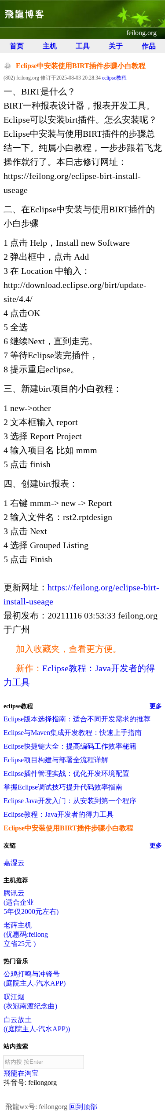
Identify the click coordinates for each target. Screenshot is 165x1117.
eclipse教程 (114, 78)
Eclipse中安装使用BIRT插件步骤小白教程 (68, 828)
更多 (156, 706)
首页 (17, 46)
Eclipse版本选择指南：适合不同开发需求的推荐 (77, 719)
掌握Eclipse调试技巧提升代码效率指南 (63, 787)
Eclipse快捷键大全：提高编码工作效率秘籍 (70, 746)
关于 (116, 46)
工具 (83, 46)
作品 (149, 46)
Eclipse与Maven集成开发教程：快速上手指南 (73, 732)
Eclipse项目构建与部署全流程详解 (56, 760)
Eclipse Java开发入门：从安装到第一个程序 (70, 800)
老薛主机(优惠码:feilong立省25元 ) (26, 934)
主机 (50, 46)
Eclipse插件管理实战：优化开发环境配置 (66, 773)
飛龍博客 (25, 14)
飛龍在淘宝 (21, 1073)
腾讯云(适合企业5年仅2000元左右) (31, 902)
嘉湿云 (14, 862)
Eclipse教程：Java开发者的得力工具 (59, 814)
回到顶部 (83, 1106)
